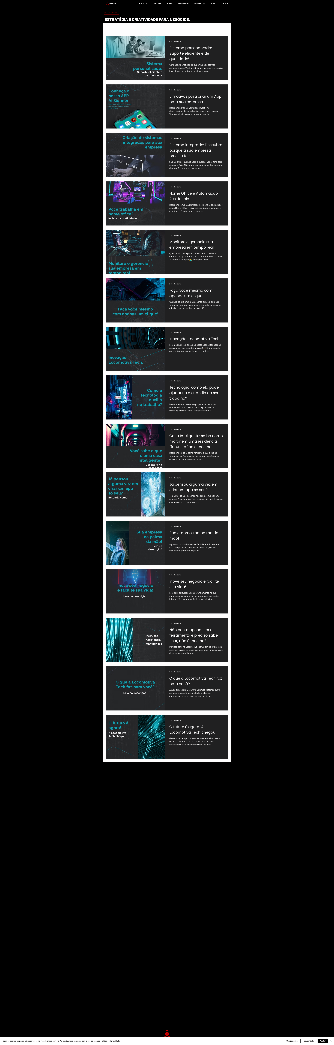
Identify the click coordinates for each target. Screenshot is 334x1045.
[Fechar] (330, 1041)
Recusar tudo (308, 1041)
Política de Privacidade (110, 1041)
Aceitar (323, 1041)
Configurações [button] (292, 1041)
